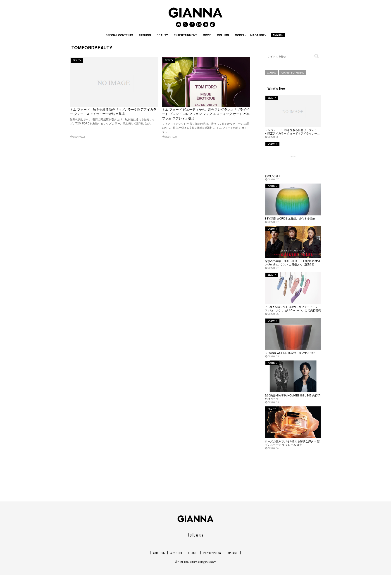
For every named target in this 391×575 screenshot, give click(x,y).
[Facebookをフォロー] (192, 24)
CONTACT (232, 553)
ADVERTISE (176, 553)
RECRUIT (193, 553)
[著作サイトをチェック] (178, 24)
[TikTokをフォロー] (212, 24)
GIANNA (271, 72)
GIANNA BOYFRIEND (292, 72)
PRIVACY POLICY (212, 553)
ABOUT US (159, 553)
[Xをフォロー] (185, 24)
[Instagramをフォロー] (199, 24)
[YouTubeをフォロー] (205, 24)
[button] (316, 56)
